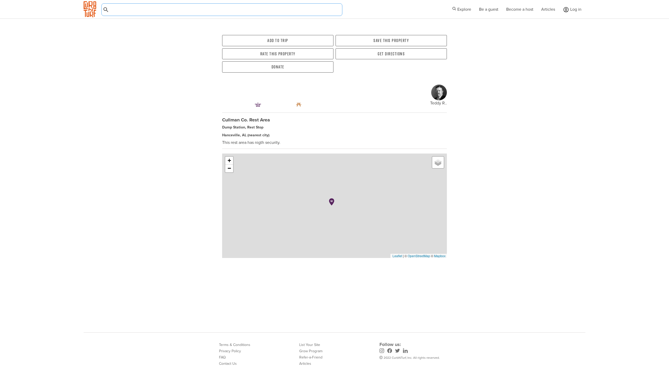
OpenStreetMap (419, 256)
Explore (463, 9)
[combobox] (221, 9)
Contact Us (228, 363)
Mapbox (440, 256)
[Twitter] (397, 351)
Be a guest (488, 9)
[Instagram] (381, 351)
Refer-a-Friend (310, 357)
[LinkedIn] (405, 351)
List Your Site (309, 345)
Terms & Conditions (234, 345)
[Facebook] (389, 351)
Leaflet (397, 256)
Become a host (519, 9)
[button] (331, 202)
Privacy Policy (230, 351)
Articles (548, 9)
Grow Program (310, 351)
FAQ (222, 357)
